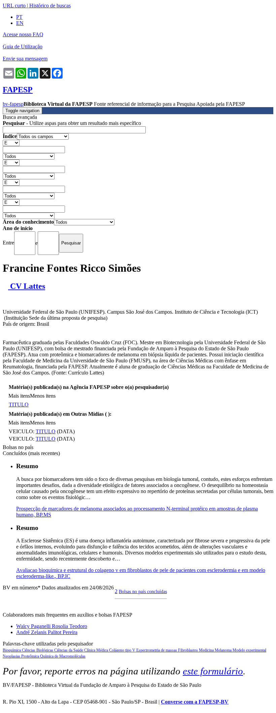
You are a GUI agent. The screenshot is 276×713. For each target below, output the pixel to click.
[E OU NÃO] (11, 142)
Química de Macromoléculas (62, 656)
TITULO (19, 404)
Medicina (207, 650)
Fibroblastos (188, 650)
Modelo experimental (249, 650)
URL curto (14, 5)
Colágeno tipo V (122, 650)
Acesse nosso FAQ (23, 34)
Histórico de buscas (50, 5)
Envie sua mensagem (25, 58)
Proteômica (30, 656)
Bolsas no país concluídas (143, 591)
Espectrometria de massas (157, 650)
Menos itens (43, 396)
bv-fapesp (13, 104)
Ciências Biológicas (38, 650)
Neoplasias (12, 656)
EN (20, 23)
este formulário (213, 671)
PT (19, 17)
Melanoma (224, 650)
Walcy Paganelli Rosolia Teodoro (51, 626)
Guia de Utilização (22, 46)
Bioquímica (12, 650)
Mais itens (19, 396)
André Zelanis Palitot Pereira (46, 632)
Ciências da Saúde (69, 650)
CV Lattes (26, 286)
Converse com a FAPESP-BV (195, 702)
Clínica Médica (96, 650)
